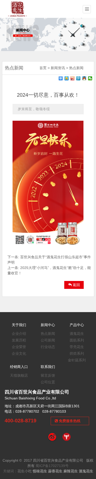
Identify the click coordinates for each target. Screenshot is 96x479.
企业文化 (19, 353)
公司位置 (48, 382)
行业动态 (48, 347)
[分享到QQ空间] (67, 78)
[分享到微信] (90, 78)
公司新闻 (48, 340)
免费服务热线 (69, 421)
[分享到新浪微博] (72, 78)
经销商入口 (19, 367)
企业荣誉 (19, 347)
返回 (76, 285)
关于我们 (19, 325)
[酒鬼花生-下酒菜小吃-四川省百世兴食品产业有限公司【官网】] (17, 9)
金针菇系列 (77, 360)
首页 (43, 68)
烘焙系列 (77, 353)
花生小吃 (24, 471)
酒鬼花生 (77, 333)
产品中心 (77, 325)
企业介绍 (19, 333)
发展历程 (19, 340)
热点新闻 (76, 68)
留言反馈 (48, 375)
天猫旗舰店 (19, 375)
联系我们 (48, 367)
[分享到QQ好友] (84, 78)
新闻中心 (48, 325)
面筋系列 (77, 340)
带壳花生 (77, 347)
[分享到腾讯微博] (78, 78)
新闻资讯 (58, 68)
